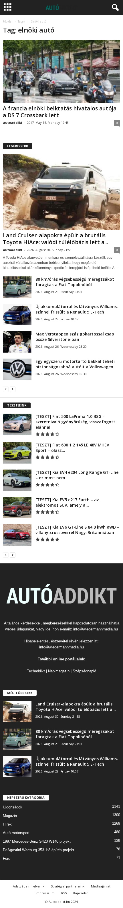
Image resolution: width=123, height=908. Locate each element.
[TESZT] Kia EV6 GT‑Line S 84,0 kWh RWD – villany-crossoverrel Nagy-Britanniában (77, 529)
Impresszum (45, 893)
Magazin (10, 816)
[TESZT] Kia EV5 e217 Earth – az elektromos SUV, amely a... (67, 502)
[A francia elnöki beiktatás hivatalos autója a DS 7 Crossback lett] (61, 71)
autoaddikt (12, 122)
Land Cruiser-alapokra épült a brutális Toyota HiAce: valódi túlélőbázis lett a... (55, 239)
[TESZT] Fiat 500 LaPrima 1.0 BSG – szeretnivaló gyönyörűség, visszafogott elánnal (75, 422)
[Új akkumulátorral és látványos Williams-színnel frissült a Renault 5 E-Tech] (17, 314)
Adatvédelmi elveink (28, 886)
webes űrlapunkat (19, 629)
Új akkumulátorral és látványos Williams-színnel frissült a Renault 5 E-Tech (76, 309)
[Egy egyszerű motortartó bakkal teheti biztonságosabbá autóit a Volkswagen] (17, 369)
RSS (64, 893)
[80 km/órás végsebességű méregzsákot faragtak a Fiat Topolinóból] (17, 287)
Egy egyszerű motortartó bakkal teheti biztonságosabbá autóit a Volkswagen (75, 364)
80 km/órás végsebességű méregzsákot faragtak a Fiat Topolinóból (74, 281)
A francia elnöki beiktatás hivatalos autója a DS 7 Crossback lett (59, 112)
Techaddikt (36, 671)
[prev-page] (6, 389)
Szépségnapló (84, 671)
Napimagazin (59, 671)
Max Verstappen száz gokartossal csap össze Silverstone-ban (74, 336)
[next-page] (12, 389)
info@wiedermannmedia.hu (95, 629)
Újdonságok (12, 807)
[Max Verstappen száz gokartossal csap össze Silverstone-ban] (17, 342)
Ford (6, 858)
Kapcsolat (80, 893)
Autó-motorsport (16, 833)
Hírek (7, 824)
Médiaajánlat (100, 886)
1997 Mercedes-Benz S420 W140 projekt (37, 841)
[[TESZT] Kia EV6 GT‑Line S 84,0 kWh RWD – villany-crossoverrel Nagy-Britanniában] (17, 535)
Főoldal (7, 21)
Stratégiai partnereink (67, 886)
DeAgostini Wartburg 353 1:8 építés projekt (38, 850)
